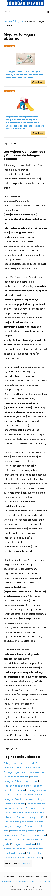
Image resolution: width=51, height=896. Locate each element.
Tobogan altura (34, 853)
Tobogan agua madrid (16, 772)
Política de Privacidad (31, 881)
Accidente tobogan (14, 803)
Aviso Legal (5, 881)
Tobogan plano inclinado (28, 767)
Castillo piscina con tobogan (30, 799)
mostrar (26, 863)
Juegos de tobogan (14, 839)
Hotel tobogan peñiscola (23, 830)
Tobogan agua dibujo (26, 781)
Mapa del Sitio (45, 881)
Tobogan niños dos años (17, 785)
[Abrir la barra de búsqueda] (48, 12)
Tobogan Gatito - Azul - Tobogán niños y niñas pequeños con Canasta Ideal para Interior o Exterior (24, 74)
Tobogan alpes (34, 857)
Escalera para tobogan (33, 835)
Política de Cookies (16, 881)
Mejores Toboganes (14, 21)
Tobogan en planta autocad (19, 763)
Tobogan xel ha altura (23, 844)
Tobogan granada (14, 857)
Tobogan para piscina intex (18, 821)
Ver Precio (39, 82)
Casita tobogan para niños (31, 817)
